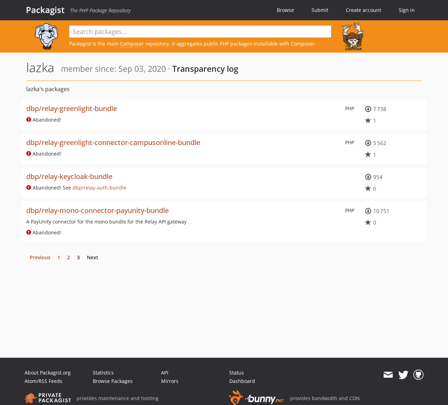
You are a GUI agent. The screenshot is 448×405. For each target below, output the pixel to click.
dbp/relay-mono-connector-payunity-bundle (97, 210)
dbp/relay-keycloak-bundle (69, 176)
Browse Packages (113, 381)
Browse (285, 10)
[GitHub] (418, 375)
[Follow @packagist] (403, 375)
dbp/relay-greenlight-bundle (71, 108)
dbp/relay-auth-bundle (99, 187)
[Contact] (388, 375)
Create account (363, 10)
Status (236, 372)
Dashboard (242, 381)
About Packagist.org (47, 372)
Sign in (407, 10)
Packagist (45, 9)
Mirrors (169, 381)
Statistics (103, 372)
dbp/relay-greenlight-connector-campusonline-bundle (113, 142)
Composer (132, 43)
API (164, 372)
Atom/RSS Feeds (43, 381)
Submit (320, 10)
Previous (40, 257)
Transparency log (205, 68)
